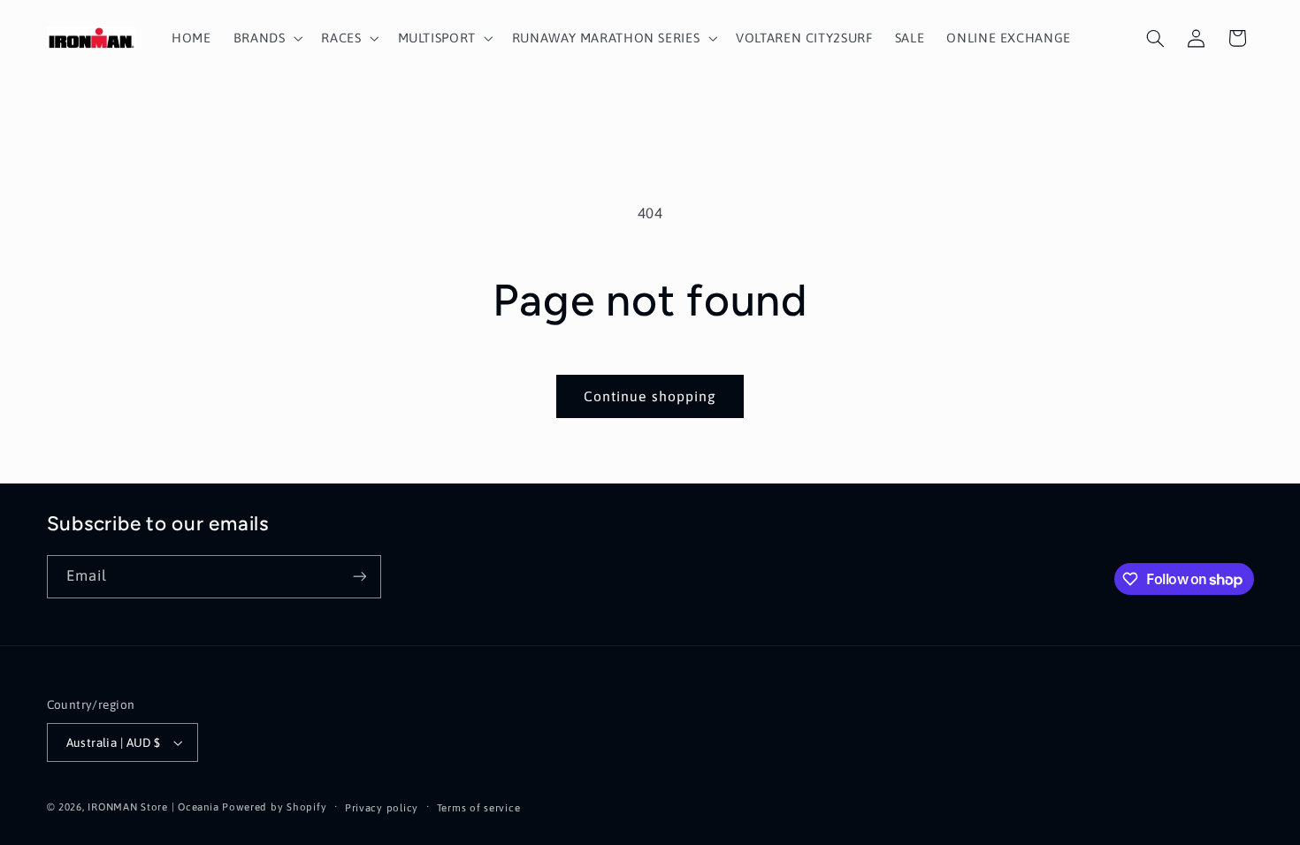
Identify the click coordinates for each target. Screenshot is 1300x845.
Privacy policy (381, 807)
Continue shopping (650, 396)
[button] (266, 38)
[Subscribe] (359, 576)
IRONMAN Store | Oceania (153, 806)
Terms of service (479, 807)
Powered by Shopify (274, 806)
